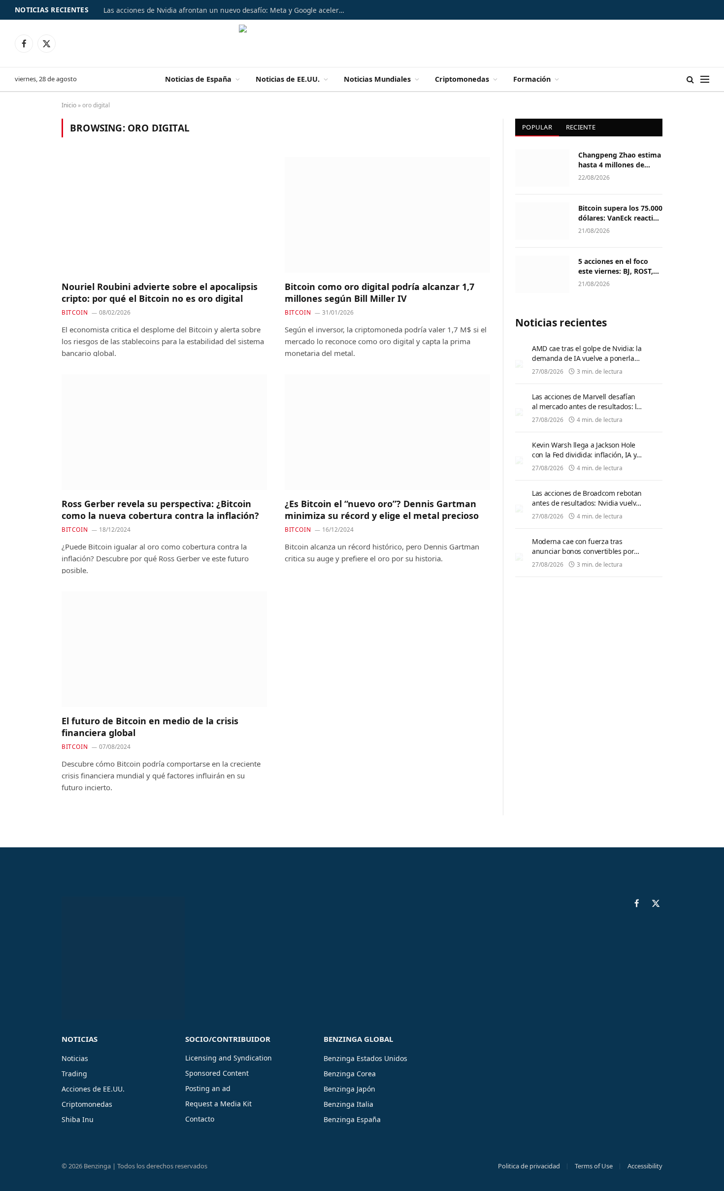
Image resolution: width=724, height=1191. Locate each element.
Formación (532, 79)
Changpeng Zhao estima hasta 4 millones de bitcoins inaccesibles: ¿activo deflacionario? (619, 160)
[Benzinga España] (362, 43)
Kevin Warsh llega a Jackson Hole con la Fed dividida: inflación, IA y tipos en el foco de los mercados (584, 454)
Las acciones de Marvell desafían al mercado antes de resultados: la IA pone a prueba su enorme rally (586, 406)
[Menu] (704, 79)
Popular (537, 127)
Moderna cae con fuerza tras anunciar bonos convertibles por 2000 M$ (583, 551)
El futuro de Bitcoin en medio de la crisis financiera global (150, 727)
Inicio (69, 105)
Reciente (580, 127)
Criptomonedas (462, 79)
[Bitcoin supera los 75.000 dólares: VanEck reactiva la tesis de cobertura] (542, 221)
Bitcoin (75, 312)
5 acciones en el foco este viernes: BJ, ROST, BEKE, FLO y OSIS (615, 266)
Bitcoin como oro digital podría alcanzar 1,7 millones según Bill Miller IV (379, 292)
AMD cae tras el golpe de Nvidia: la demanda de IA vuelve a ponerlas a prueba (587, 358)
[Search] (690, 79)
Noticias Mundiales (377, 79)
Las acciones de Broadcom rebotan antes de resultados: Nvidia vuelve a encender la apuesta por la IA (587, 502)
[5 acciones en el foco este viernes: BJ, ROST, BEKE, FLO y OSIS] (542, 274)
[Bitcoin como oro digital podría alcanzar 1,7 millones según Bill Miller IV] (387, 214)
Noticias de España (198, 79)
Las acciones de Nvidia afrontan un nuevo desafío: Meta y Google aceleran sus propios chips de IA (226, 10)
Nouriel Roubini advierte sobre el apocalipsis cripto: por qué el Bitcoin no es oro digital (160, 292)
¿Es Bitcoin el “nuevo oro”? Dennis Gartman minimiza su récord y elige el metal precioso (382, 509)
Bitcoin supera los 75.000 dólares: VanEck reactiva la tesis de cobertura (620, 213)
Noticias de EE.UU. (288, 79)
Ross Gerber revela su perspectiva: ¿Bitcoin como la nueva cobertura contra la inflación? (160, 509)
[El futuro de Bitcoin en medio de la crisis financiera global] (164, 649)
